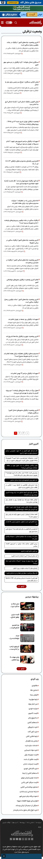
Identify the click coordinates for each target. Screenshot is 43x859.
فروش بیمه (34, 695)
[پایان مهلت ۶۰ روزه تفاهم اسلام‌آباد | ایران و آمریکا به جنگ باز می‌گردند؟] (27, 659)
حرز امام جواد (33, 704)
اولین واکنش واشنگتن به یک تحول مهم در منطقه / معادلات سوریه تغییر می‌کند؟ (21, 467)
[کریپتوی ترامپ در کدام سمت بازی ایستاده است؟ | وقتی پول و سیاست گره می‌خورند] (27, 649)
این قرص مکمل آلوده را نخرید (29, 551)
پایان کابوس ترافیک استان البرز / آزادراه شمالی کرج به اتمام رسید (21, 103)
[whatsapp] (26, 839)
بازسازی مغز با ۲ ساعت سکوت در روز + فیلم (25, 568)
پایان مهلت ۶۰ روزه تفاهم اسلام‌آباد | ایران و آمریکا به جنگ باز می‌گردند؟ (14, 658)
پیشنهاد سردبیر (32, 596)
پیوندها (22, 822)
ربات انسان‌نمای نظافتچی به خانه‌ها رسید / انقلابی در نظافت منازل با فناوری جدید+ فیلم (21, 486)
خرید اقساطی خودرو (31, 768)
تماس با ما (30, 822)
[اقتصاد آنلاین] (35, 22)
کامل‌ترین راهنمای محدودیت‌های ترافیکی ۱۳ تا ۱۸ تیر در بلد (21, 162)
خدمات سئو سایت (31, 745)
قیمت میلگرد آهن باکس (29, 782)
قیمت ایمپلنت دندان (30, 764)
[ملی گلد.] (21, 8)
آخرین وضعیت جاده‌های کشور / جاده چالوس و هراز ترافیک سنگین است (21, 300)
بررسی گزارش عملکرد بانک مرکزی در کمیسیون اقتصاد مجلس (21, 545)
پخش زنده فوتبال (32, 741)
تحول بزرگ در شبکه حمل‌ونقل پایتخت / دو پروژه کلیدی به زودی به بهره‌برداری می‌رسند (22, 391)
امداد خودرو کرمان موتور (29, 778)
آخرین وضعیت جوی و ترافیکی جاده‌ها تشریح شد (22, 336)
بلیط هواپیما (33, 699)
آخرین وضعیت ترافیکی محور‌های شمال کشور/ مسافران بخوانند (23, 411)
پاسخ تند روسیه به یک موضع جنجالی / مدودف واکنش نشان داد (21, 537)
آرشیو (22, 586)
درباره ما (38, 822)
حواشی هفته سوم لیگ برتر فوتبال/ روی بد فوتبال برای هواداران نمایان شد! (21, 501)
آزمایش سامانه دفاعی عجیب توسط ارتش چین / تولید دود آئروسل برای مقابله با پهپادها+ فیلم (21, 508)
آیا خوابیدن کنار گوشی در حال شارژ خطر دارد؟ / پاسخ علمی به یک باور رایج (21, 530)
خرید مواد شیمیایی (31, 750)
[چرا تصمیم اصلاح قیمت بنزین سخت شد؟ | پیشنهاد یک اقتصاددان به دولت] (27, 627)
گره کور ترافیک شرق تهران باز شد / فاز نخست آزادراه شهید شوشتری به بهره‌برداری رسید (21, 182)
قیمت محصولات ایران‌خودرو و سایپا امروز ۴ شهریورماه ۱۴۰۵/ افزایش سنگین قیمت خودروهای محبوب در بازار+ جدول (21, 459)
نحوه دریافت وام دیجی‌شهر (28, 796)
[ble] (11, 839)
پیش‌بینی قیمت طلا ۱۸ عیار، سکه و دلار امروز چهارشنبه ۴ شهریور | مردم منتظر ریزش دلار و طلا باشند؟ (21, 474)
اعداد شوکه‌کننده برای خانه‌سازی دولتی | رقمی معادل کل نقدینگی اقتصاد (14, 637)
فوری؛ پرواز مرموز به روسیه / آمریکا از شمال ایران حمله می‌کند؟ (21, 562)
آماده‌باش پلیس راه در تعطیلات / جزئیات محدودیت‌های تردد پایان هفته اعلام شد (24, 202)
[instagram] (20, 839)
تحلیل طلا (34, 690)
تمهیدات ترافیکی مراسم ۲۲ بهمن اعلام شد (24, 373)
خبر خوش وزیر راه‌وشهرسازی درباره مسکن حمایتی (23, 480)
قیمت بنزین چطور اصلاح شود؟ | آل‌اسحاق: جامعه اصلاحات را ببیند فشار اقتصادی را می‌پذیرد (14, 616)
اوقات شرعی (6, 822)
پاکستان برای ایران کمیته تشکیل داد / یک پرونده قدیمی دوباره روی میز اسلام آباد (21, 493)
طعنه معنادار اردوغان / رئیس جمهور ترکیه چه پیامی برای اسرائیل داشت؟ (21, 515)
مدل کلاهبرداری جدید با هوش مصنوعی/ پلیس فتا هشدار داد (21, 523)
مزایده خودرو (33, 708)
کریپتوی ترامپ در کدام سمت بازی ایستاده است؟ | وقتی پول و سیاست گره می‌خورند (14, 648)
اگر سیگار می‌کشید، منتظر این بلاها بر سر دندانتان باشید (21, 573)
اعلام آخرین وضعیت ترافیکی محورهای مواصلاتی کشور (22, 281)
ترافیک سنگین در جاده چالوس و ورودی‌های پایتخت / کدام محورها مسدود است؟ (21, 221)
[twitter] (23, 839)
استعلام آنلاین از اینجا (30, 773)
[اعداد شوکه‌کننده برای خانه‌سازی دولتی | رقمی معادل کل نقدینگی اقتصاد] (27, 638)
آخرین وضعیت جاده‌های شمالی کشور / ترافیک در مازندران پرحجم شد (22, 261)
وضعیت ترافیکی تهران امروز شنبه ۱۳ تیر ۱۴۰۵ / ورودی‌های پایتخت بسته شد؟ (22, 122)
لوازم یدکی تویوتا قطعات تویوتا (27, 801)
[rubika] (14, 839)
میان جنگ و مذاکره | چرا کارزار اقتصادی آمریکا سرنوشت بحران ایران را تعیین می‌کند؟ (14, 605)
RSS (39, 827)
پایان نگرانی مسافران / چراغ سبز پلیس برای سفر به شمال (21, 83)
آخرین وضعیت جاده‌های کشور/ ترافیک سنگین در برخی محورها (22, 241)
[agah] (21, 2)
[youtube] (17, 839)
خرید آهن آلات (33, 732)
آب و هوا (15, 822)
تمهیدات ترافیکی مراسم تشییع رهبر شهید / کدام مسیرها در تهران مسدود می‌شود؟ (22, 142)
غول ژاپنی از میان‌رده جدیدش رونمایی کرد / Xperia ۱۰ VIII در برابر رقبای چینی (21, 579)
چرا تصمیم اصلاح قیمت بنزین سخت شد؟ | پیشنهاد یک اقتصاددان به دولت (14, 626)
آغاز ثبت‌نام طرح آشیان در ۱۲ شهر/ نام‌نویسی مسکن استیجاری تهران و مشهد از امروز (21, 452)
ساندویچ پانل (33, 718)
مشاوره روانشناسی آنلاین (29, 787)
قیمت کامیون (33, 713)
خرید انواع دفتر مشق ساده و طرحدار (25, 810)
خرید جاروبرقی (33, 727)
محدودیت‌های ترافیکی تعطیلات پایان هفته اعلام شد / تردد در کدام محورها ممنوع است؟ (21, 354)
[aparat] (32, 839)
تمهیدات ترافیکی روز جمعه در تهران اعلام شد (23, 319)
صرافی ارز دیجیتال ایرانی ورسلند (27, 805)
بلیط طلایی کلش (32, 736)
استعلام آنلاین (33, 722)
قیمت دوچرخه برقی (31, 755)
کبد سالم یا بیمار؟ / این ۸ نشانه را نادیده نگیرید (24, 556)
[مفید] (21, 856)
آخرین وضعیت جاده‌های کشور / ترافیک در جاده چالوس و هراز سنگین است (22, 43)
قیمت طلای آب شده (31, 759)
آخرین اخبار (34, 444)
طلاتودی (35, 685)
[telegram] (29, 839)
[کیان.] (21, 14)
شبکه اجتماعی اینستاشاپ (29, 791)
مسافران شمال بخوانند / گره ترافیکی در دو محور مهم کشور (21, 63)
